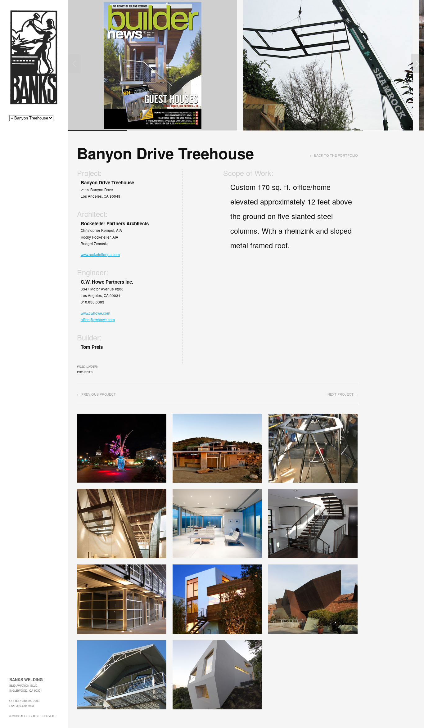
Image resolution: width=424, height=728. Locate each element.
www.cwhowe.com (95, 313)
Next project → (342, 394)
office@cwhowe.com (98, 319)
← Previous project (96, 394)
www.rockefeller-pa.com (100, 254)
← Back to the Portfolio (334, 155)
